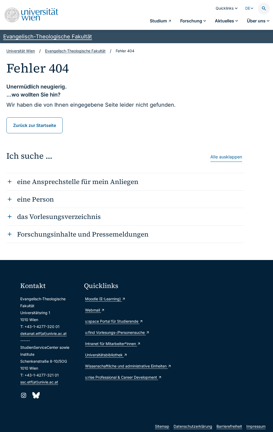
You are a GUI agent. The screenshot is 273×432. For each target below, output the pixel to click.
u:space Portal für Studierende (112, 321)
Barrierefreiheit (229, 426)
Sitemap (162, 426)
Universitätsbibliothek (104, 355)
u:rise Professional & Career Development (113, 377)
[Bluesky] (35, 395)
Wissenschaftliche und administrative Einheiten (113, 366)
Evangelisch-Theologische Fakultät (47, 36)
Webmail (93, 310)
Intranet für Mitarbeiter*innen (111, 343)
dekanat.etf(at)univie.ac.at (43, 333)
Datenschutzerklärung (193, 426)
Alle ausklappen (226, 156)
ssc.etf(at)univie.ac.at (39, 382)
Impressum (256, 426)
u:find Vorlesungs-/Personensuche (113, 332)
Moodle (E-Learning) (103, 299)
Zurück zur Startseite (34, 125)
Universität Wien (20, 51)
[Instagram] (23, 395)
